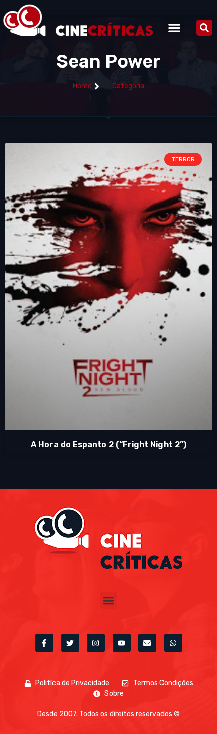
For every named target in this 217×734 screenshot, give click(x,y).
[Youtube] (122, 643)
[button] (174, 27)
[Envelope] (147, 643)
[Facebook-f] (44, 643)
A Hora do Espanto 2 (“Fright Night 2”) (108, 444)
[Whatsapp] (173, 643)
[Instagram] (96, 643)
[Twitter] (70, 643)
